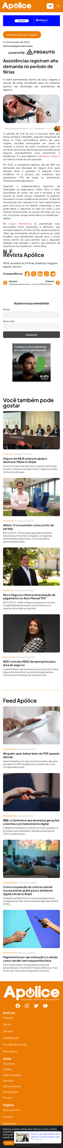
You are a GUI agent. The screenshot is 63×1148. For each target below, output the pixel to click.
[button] (52, 540)
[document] (31, 574)
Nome (13, 564)
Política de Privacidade (35, 604)
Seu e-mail (15, 578)
